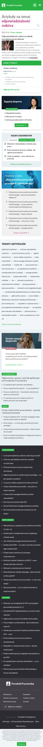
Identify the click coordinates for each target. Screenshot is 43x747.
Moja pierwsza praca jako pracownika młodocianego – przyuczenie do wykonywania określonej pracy (23, 204)
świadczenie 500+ (20, 276)
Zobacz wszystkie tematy (11, 324)
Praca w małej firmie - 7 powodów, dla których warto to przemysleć (20, 393)
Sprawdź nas (20, 125)
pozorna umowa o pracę (21, 253)
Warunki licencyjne (9, 701)
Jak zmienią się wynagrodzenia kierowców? (19, 541)
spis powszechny (8, 288)
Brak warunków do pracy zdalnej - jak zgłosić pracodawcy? (21, 151)
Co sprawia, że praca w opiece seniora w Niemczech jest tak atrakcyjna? (18, 399)
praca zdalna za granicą (23, 257)
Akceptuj (21, 744)
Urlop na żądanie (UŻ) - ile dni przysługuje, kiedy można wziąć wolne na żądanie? (21, 418)
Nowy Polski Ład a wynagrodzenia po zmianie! (20, 506)
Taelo (37, 721)
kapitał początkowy (9, 249)
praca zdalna (33, 296)
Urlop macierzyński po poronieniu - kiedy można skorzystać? (21, 430)
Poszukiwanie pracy (9, 374)
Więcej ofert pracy (11, 90)
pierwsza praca (30, 311)
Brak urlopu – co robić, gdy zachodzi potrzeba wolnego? (20, 424)
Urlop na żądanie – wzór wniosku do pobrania (20, 157)
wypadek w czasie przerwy (28, 303)
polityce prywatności (33, 740)
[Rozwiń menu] (39, 5)
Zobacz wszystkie (20, 233)
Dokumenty (13, 140)
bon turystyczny (8, 269)
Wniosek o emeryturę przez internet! (17, 568)
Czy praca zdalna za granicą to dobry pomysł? (20, 483)
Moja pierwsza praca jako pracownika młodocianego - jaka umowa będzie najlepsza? (23, 194)
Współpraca (7, 694)
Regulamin (26, 694)
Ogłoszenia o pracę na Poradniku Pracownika (20, 619)
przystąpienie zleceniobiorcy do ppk (15, 307)
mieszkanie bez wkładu (10, 284)
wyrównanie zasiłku (9, 315)
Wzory (31, 140)
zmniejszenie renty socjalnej (12, 272)
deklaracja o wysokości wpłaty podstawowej (19, 300)
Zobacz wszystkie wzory (20, 164)
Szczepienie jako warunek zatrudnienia (18, 385)
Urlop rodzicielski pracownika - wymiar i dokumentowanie (21, 411)
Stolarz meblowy (10, 68)
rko (12, 280)
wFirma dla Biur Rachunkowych (22, 721)
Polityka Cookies (29, 698)
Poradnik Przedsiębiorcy (27, 717)
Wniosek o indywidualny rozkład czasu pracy (21, 145)
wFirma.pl (5, 721)
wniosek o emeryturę (25, 280)
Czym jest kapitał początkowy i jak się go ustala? (21, 455)
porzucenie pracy (8, 303)
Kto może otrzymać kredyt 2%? (15, 502)
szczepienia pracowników (27, 269)
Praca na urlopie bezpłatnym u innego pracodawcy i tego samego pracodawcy (22, 436)
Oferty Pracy (21, 726)
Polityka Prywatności (10, 698)
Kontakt (26, 701)
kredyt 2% (18, 265)
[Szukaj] (35, 5)
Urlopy (5, 406)
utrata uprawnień (28, 284)
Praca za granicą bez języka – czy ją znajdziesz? (21, 388)
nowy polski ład (31, 265)
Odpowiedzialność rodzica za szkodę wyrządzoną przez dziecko (17, 37)
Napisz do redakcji (15, 707)
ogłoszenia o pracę (18, 296)
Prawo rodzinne (16, 32)
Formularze (23, 140)
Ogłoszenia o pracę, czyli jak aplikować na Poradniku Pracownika (21, 379)
